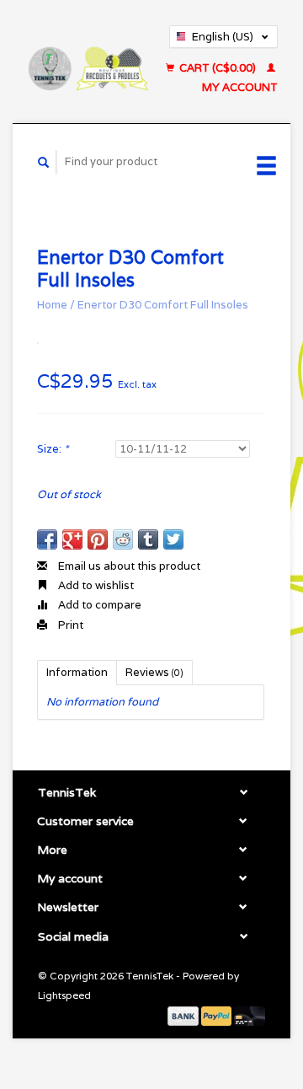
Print (69, 625)
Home (52, 305)
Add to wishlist (95, 585)
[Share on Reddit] (123, 539)
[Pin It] (98, 539)
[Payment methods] (184, 1014)
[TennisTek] (87, 61)
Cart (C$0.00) (217, 68)
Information (77, 672)
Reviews (154, 672)
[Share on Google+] (72, 539)
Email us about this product (128, 566)
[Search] (43, 162)
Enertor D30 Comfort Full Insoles (162, 305)
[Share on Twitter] (173, 539)
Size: (52, 449)
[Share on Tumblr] (148, 539)
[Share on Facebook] (47, 539)
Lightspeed (64, 995)
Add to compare (98, 605)
